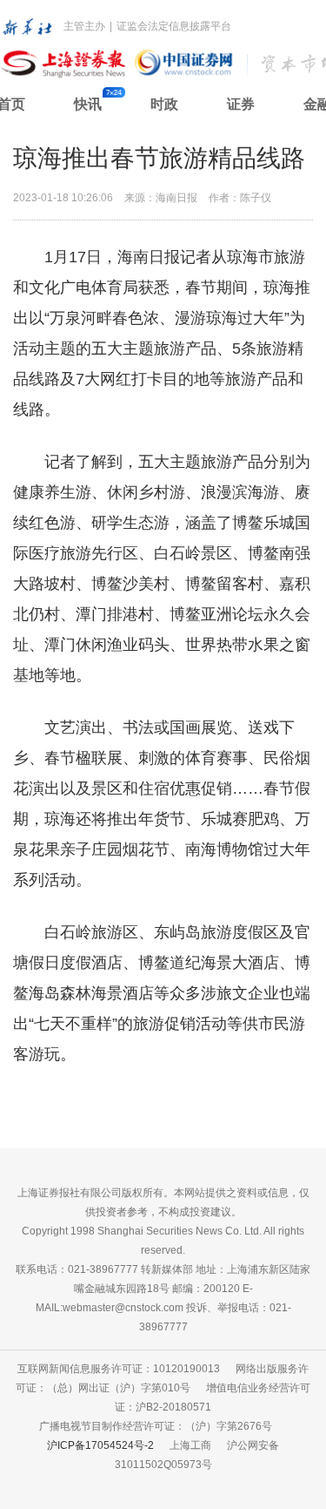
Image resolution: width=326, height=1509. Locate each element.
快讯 (88, 104)
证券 (241, 104)
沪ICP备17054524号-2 (100, 1445)
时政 (164, 104)
